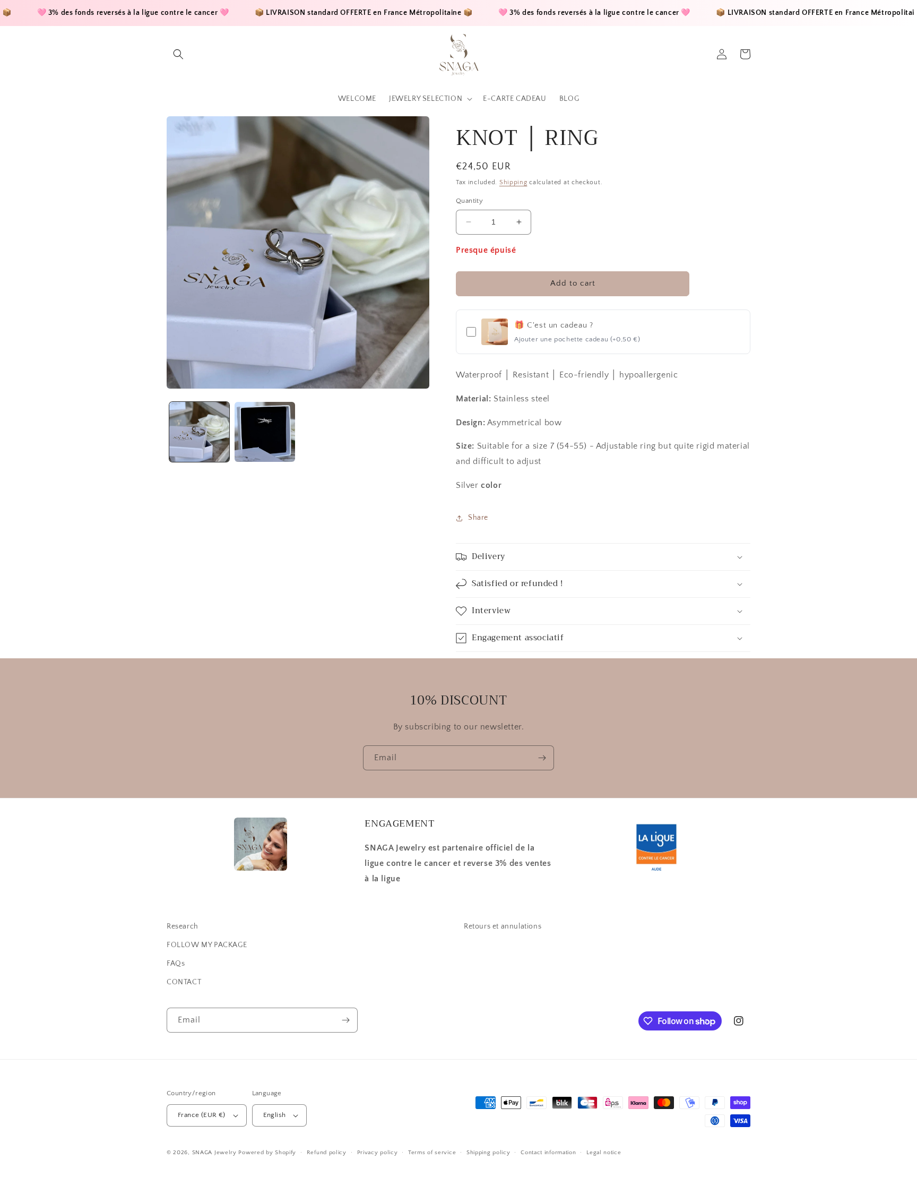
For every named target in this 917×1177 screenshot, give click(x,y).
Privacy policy (377, 1152)
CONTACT (184, 982)
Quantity (469, 200)
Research (182, 926)
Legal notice (603, 1152)
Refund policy (327, 1152)
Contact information (548, 1152)
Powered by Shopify (267, 1152)
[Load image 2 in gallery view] (265, 432)
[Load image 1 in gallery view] (199, 432)
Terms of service (432, 1152)
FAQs (176, 963)
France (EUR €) (202, 1115)
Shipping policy (488, 1152)
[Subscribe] (541, 757)
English (274, 1115)
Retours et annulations (502, 926)
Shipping (513, 182)
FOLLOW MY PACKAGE (207, 945)
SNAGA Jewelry (214, 1152)
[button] (178, 54)
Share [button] (478, 517)
